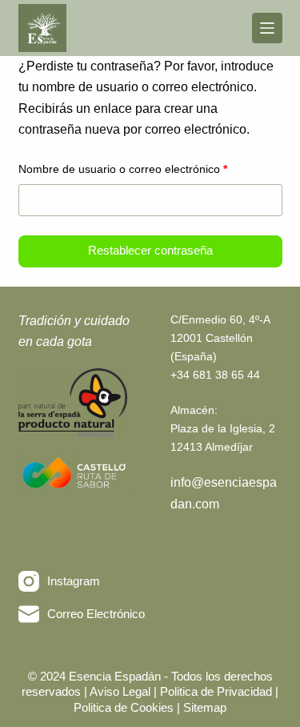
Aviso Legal (122, 691)
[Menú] (267, 28)
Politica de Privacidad (217, 691)
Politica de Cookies (124, 707)
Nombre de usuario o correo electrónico (150, 168)
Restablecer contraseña (150, 250)
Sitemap (204, 707)
